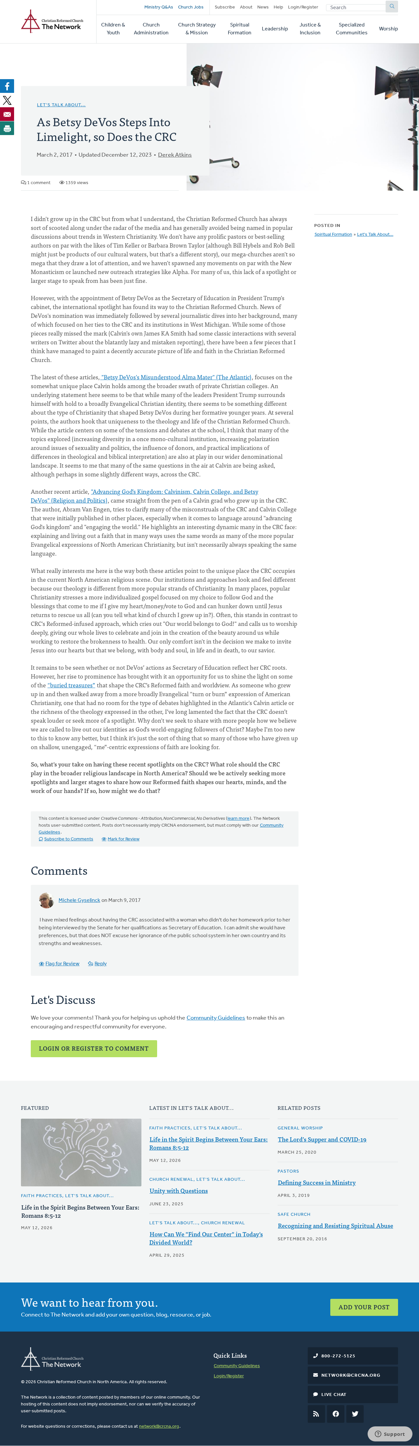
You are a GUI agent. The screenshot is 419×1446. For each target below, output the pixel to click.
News (263, 7)
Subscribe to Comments (68, 839)
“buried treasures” (71, 685)
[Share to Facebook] (7, 86)
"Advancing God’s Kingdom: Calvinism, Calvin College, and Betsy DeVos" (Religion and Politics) (144, 496)
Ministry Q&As (158, 7)
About (246, 7)
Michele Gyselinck (79, 900)
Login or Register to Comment (94, 1048)
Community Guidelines (216, 1018)
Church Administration (151, 29)
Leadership (275, 29)
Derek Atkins (175, 155)
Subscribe (225, 7)
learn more (238, 818)
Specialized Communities (352, 29)
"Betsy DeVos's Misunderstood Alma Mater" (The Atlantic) (175, 377)
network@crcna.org (159, 1426)
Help (278, 7)
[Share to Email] (7, 114)
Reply (101, 964)
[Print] (7, 128)
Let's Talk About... (61, 105)
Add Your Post (364, 1307)
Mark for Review (123, 839)
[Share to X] (7, 100)
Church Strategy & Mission (197, 29)
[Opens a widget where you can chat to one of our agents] (389, 1434)
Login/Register (303, 7)
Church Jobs (191, 7)
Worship (388, 29)
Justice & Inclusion (310, 29)
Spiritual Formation (239, 29)
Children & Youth (113, 29)
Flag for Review (63, 964)
